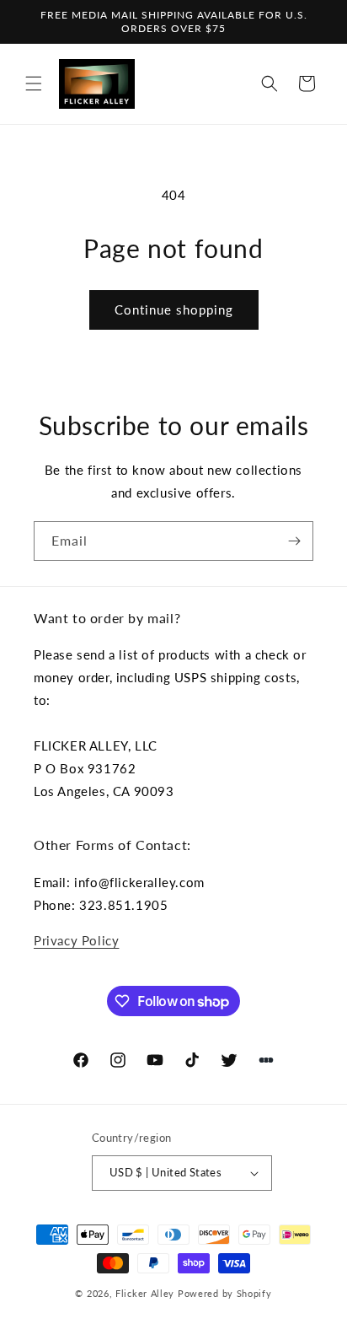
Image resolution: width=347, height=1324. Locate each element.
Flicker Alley (144, 1293)
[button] (33, 83)
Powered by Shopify (225, 1293)
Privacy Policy (76, 940)
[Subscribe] (293, 541)
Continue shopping (174, 309)
